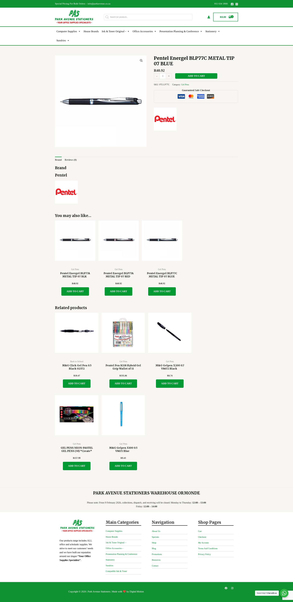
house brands (91, 31)
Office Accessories (143, 31)
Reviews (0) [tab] (71, 160)
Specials (155, 537)
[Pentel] (165, 119)
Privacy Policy (204, 554)
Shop (154, 543)
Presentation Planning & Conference (179, 31)
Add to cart (196, 76)
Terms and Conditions (207, 548)
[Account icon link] (208, 17)
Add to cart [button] (75, 291)
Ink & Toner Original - (114, 31)
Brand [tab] (58, 160)
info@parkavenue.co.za (99, 3)
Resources (156, 560)
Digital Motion (137, 591)
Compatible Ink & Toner (116, 571)
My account (203, 543)
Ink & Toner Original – (116, 542)
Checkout (202, 537)
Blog (154, 548)
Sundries (61, 40)
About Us (156, 531)
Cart (200, 531)
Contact (155, 566)
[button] (141, 60)
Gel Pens (185, 84)
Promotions (157, 554)
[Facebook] (232, 4)
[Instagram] (236, 4)
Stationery (211, 31)
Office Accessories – (114, 548)
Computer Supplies (66, 31)
